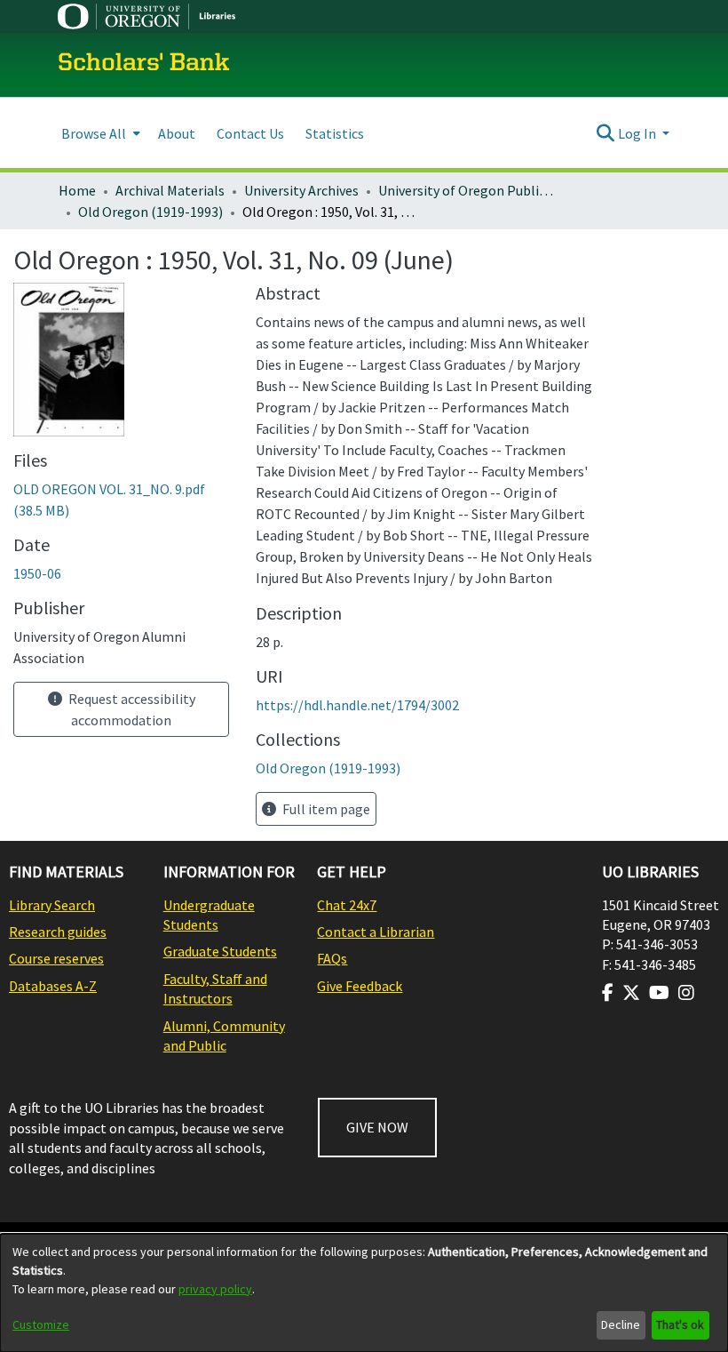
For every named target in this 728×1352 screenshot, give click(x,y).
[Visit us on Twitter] (631, 993)
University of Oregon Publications (467, 190)
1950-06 (37, 573)
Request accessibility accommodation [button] (130, 709)
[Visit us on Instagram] (686, 993)
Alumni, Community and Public (224, 1035)
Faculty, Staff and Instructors (215, 988)
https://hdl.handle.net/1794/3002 (357, 705)
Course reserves (56, 958)
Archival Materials (170, 190)
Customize (40, 1324)
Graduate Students (220, 951)
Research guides (58, 931)
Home (77, 190)
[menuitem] (99, 133)
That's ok (680, 1324)
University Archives (301, 190)
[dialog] (364, 1293)
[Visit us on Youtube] (659, 993)
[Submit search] (606, 133)
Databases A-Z (53, 986)
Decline (620, 1324)
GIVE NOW (377, 1127)
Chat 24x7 (346, 905)
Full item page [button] (325, 809)
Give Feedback (359, 986)
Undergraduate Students (209, 914)
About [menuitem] (176, 133)
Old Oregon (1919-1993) (150, 211)
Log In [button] (638, 133)
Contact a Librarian (375, 931)
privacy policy (215, 1289)
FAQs (332, 958)
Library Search (52, 905)
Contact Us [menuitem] (250, 133)
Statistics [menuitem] (334, 133)
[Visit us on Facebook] (607, 993)
